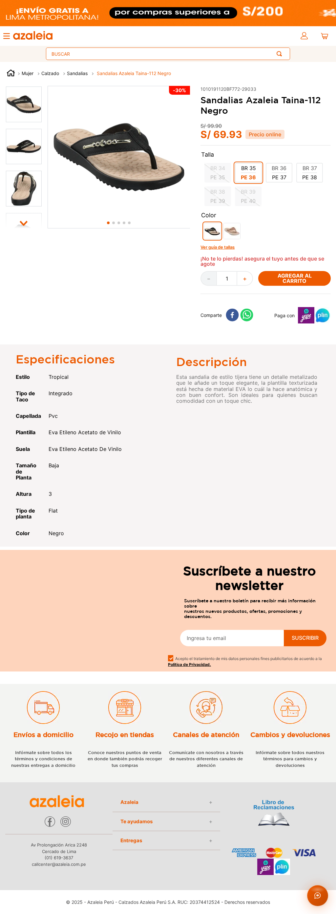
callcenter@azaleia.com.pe (59, 864)
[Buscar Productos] (280, 54)
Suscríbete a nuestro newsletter (249, 578)
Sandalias (77, 73)
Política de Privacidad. (189, 664)
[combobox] (168, 54)
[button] (217, 173)
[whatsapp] (246, 315)
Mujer (27, 73)
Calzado (50, 73)
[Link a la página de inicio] (10, 73)
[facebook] (232, 315)
